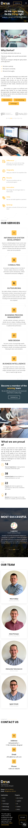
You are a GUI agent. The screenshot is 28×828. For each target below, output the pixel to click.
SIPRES (18, 809)
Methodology (5, 806)
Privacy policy (5, 809)
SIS (17, 803)
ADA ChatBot (19, 798)
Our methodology (19, 100)
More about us (7, 100)
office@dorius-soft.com (14, 757)
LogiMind (18, 800)
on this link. (23, 537)
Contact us (17, 3)
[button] (6, 118)
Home (3, 798)
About (3, 800)
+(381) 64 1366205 (14, 769)
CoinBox (18, 806)
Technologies (13, 103)
